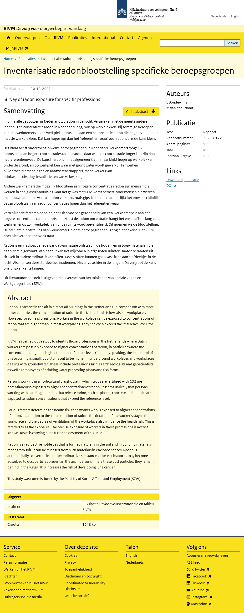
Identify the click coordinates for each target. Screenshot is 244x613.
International (103, 37)
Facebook (212, 576)
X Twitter (211, 569)
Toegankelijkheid (78, 569)
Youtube (211, 589)
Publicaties (77, 37)
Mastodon (212, 603)
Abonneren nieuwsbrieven (207, 555)
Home (8, 37)
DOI (171, 185)
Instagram (212, 596)
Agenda (145, 37)
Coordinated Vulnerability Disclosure (85, 586)
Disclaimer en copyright (83, 576)
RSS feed (193, 562)
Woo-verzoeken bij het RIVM (26, 583)
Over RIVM (54, 37)
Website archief (77, 595)
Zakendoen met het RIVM (24, 590)
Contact (126, 37)
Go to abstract (137, 111)
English (235, 16)
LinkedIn (211, 583)
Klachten (11, 576)
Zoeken (232, 43)
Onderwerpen (27, 37)
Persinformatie (15, 562)
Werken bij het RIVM (20, 569)
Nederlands (218, 16)
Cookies (71, 555)
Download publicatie (182, 179)
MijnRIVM (18, 48)
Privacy (70, 562)
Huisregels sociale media (23, 597)
